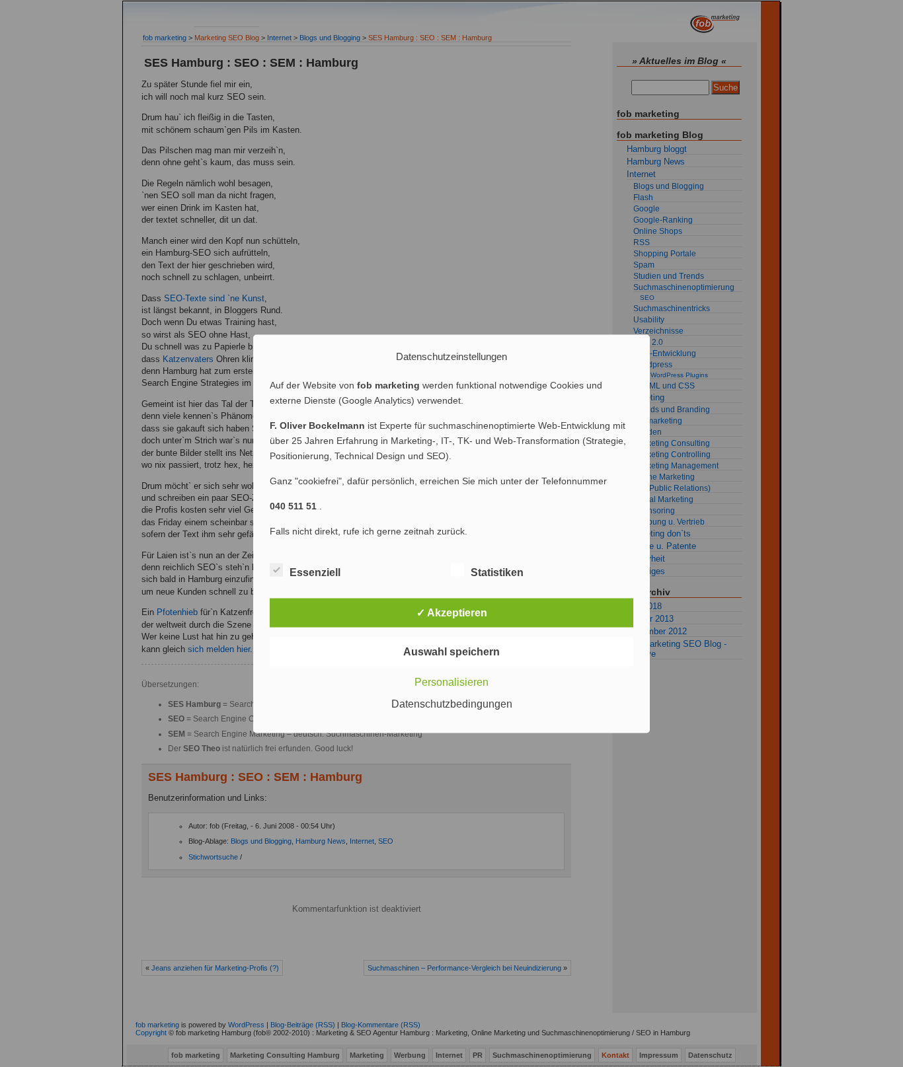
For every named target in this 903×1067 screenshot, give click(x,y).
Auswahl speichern (451, 651)
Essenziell (315, 571)
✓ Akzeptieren (451, 612)
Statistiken (497, 571)
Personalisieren (451, 681)
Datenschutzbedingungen (451, 703)
